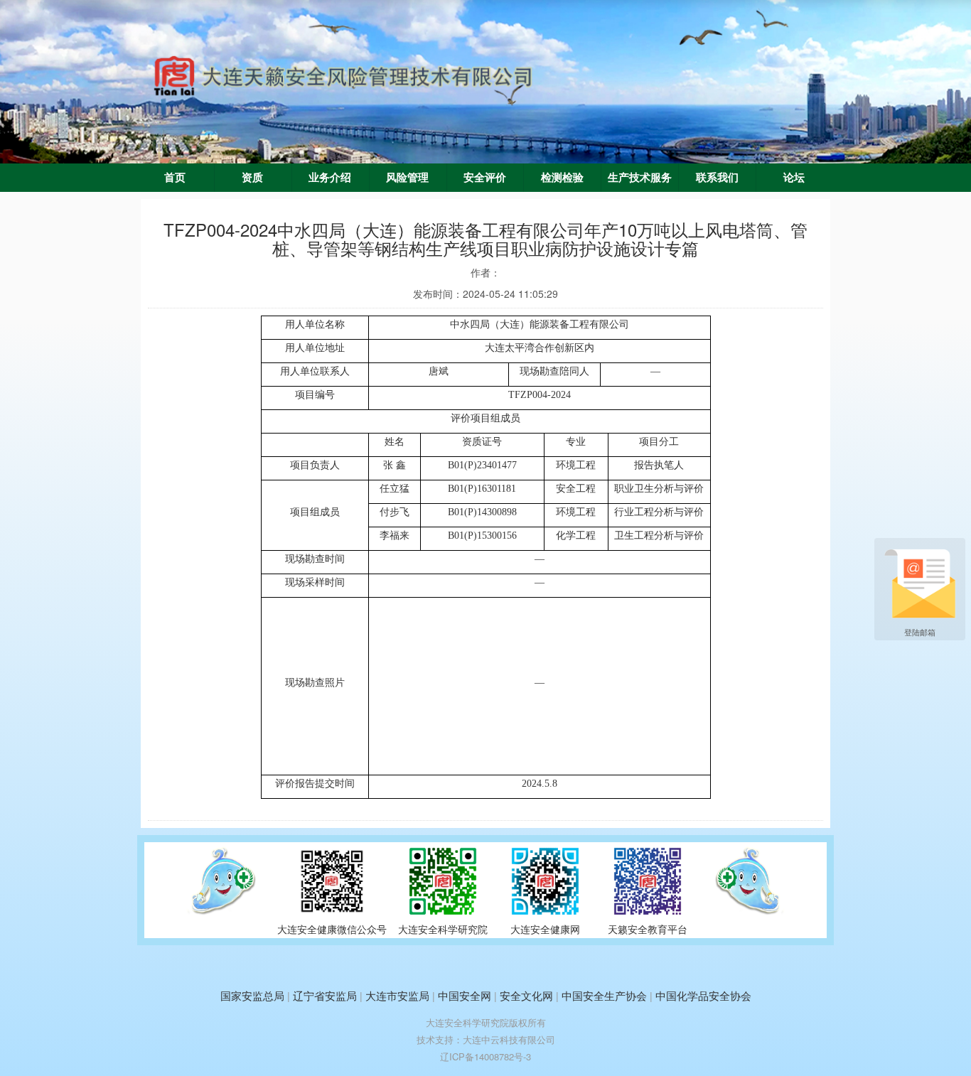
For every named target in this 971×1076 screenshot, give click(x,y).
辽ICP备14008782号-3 (485, 1056)
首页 (175, 177)
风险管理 (407, 177)
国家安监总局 (252, 995)
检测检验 (562, 177)
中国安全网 (464, 995)
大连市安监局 (397, 995)
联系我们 (717, 177)
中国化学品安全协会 (703, 995)
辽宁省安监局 (325, 995)
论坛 (794, 177)
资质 (252, 177)
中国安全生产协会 (604, 995)
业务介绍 (330, 177)
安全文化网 (526, 995)
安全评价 (484, 177)
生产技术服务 (640, 177)
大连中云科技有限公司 (509, 1039)
